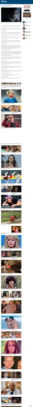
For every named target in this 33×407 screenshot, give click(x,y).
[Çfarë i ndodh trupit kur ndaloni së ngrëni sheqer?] (24, 25)
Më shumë (27, 40)
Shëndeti (26, 34)
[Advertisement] (11, 81)
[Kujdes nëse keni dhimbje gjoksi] (24, 38)
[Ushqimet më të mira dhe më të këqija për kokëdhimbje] (24, 35)
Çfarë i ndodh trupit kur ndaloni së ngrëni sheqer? (28, 25)
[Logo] (5, 1)
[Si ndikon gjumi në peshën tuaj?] (24, 28)
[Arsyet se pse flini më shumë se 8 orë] (24, 22)
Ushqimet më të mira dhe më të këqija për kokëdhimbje (28, 35)
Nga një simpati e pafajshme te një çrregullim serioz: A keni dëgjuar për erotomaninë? (28, 32)
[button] (31, 3)
